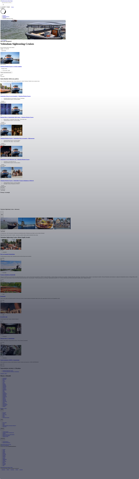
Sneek (4, 402)
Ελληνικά (4, 454)
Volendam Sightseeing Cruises (8, 370)
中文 (3, 465)
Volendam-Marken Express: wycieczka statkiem (11, 66)
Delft (3, 390)
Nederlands (5, 459)
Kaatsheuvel (5, 396)
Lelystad (4, 387)
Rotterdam (4, 379)
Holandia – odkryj (3, 408)
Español (4, 455)
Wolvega (4, 398)
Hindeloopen (5, 393)
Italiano (4, 458)
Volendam (4, 400)
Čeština (4, 451)
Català (4, 450)
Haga (3, 380)
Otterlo (4, 391)
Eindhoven (4, 389)
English (4, 449)
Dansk (4, 452)
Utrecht (4, 381)
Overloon (4, 392)
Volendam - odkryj (3, 373)
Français (4, 456)
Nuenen (4, 406)
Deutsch (4, 453)
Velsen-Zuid (5, 401)
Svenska (4, 464)
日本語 (4, 460)
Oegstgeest (4, 405)
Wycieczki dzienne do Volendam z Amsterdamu (11, 371)
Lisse (3, 382)
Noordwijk (4, 395)
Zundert (4, 397)
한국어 (4, 457)
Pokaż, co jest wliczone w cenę (6, 72)
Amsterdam (5, 378)
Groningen (4, 388)
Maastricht (4, 386)
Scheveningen (5, 404)
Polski (4, 462)
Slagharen (4, 394)
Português (4, 461)
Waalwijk (4, 399)
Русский (4, 463)
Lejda (4, 383)
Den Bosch (4, 403)
